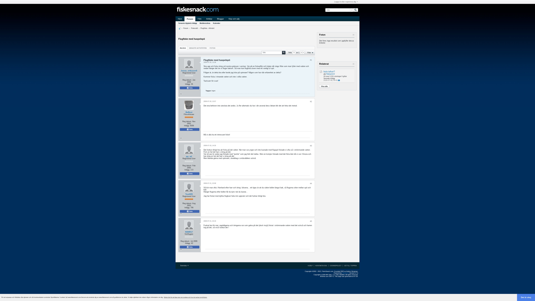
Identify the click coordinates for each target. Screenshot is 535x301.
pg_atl (189, 156)
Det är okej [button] (526, 297)
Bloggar (220, 19)
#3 (311, 146)
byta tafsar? (329, 71)
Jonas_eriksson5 (189, 71)
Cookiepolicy (335, 265)
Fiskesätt (194, 28)
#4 (311, 184)
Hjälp (310, 265)
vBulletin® (345, 273)
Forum (190, 19)
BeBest (189, 112)
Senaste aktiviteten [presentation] (198, 48)
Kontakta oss (321, 265)
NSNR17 (189, 232)
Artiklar (209, 19)
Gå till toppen (350, 265)
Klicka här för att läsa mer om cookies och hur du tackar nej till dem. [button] (185, 297)
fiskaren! (330, 74)
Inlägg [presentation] (183, 48)
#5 (311, 221)
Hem (180, 19)
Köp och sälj (234, 19)
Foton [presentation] (212, 48)
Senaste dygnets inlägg (187, 23)
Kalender (216, 23)
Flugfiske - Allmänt (207, 28)
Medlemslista (205, 23)
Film (199, 19)
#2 (311, 102)
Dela (191, 88)
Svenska (183, 266)
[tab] (183, 48)
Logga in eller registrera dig (345, 2)
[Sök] (355, 10)
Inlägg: (187, 84)
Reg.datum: (187, 80)
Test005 (189, 194)
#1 (311, 60)
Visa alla (324, 86)
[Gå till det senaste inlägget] (339, 80)
